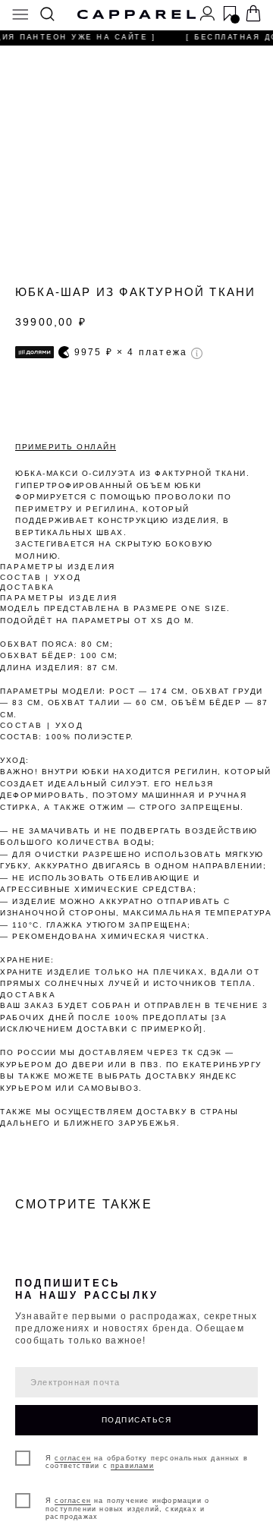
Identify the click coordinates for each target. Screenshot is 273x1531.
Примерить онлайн (65, 447)
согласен (73, 1458)
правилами (132, 1466)
